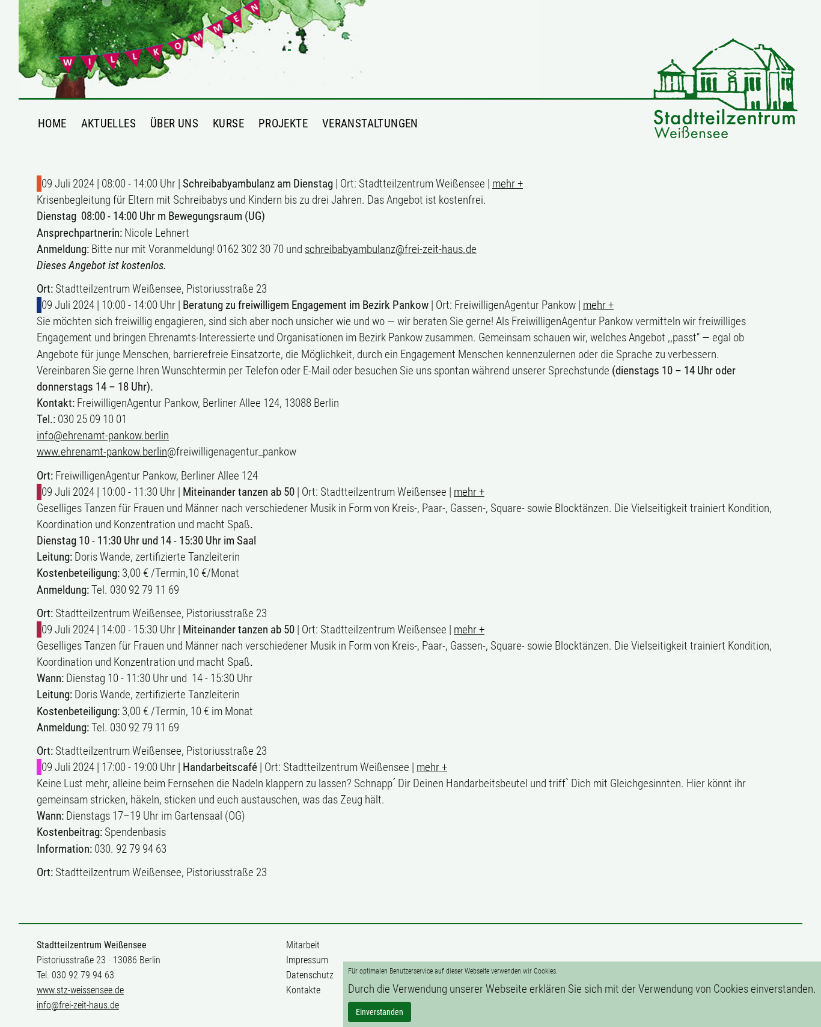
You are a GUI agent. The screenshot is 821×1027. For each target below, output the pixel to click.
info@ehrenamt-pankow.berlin (103, 435)
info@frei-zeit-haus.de (78, 1005)
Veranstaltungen (370, 123)
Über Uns (174, 123)
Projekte (283, 123)
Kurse (228, 123)
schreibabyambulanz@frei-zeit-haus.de (391, 249)
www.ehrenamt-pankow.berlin (102, 452)
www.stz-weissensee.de (80, 990)
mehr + (507, 183)
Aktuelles (108, 123)
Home (52, 123)
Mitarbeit (303, 945)
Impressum (307, 960)
